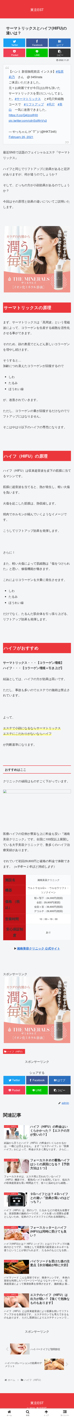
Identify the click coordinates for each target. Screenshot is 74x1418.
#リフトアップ (34, 104)
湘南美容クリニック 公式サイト (38, 948)
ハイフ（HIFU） (15, 1051)
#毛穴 (51, 104)
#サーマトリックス (28, 99)
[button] (66, 752)
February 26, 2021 (21, 137)
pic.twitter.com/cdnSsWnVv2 (28, 120)
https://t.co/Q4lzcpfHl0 (23, 115)
